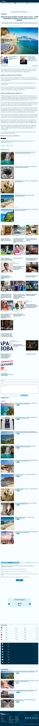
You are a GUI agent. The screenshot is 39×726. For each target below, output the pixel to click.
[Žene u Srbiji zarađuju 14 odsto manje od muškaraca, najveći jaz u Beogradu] (4, 60)
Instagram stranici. (7, 142)
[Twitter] (28, 718)
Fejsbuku (30, 141)
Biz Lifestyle (18, 692)
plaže (12, 145)
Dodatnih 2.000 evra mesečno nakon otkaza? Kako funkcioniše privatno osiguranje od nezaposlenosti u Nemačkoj (17, 566)
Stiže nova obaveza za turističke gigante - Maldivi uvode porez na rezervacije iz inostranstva (26, 403)
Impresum (2, 718)
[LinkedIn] (35, 718)
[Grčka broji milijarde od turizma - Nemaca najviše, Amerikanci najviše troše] (7, 201)
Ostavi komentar (24, 395)
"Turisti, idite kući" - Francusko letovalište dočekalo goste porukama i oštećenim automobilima (26, 532)
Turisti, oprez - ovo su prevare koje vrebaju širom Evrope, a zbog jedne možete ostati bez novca (26, 461)
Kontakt (2, 716)
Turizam (3, 14)
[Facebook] (26, 718)
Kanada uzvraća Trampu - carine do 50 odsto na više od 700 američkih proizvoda (14, 571)
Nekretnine (17, 718)
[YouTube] (30, 718)
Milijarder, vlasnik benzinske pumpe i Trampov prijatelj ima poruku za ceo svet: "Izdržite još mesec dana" (33, 58)
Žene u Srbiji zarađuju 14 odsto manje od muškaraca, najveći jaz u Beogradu (13, 58)
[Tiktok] (37, 718)
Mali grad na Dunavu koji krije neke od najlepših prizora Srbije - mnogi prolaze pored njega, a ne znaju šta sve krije (26, 432)
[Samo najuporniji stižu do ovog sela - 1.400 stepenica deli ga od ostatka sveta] (7, 187)
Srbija (17, 682)
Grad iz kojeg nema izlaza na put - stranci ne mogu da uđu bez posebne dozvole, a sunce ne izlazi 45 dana (25, 691)
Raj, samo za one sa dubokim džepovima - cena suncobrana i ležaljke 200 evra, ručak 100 (26, 210)
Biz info (10, 718)
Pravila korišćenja (4, 721)
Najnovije (10, 716)
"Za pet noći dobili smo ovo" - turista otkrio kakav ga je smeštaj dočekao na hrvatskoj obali (26, 418)
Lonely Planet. (31, 100)
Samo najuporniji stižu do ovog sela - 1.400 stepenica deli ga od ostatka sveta (26, 181)
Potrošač (16, 716)
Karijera (16, 722)
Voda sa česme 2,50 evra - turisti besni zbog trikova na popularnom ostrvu (25, 475)
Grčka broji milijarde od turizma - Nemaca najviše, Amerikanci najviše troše (24, 196)
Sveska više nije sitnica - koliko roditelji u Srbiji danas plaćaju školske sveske (24, 700)
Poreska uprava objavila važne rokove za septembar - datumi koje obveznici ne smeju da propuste (26, 681)
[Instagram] (33, 718)
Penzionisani (17, 719)
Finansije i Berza (11, 719)
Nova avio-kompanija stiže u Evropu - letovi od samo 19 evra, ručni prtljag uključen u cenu (26, 503)
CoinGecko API (36, 665)
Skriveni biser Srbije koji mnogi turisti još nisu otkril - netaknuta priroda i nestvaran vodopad (25, 153)
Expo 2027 (11, 721)
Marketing (2, 720)
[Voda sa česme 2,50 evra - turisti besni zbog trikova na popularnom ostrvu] (7, 480)
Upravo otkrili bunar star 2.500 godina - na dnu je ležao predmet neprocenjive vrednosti (25, 167)
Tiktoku (26, 141)
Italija (8, 145)
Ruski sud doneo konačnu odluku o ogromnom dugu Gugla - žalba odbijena (13, 569)
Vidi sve (19, 580)
